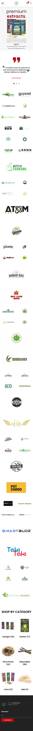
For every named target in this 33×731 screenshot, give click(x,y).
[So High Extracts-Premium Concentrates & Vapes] (16, 3)
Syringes (8, 636)
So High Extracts (16, 703)
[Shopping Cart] (27, 3)
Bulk (24, 689)
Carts (8, 689)
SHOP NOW (16, 44)
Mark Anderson (16, 78)
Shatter (25, 636)
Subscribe (7, 720)
